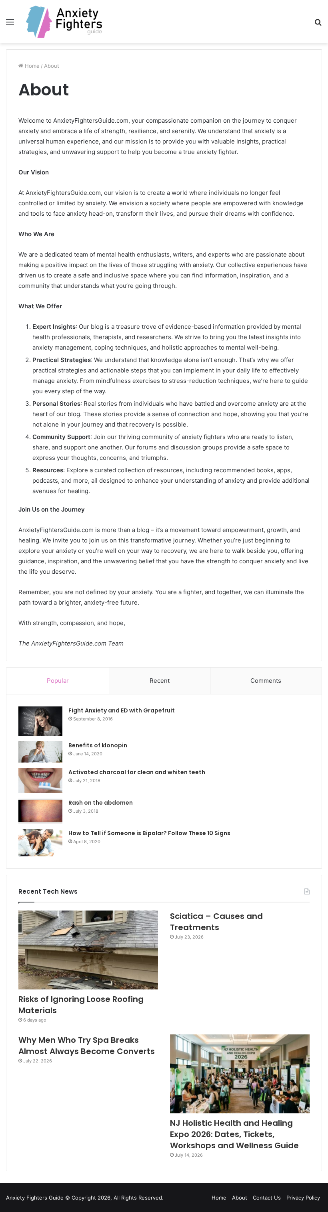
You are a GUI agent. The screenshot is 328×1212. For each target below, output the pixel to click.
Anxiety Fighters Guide (35, 1197)
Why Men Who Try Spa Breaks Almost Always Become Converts (86, 1045)
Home (219, 1197)
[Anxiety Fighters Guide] (64, 22)
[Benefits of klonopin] (40, 752)
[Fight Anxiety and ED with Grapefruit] (40, 721)
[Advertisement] (164, 103)
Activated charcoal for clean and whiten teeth (136, 772)
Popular (58, 680)
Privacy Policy (303, 1197)
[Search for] (318, 25)
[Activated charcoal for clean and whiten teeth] (40, 780)
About (239, 1197)
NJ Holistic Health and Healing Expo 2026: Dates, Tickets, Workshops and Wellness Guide (234, 1134)
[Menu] (10, 25)
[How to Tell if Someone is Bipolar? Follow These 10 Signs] (40, 842)
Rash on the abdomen (100, 803)
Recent (160, 680)
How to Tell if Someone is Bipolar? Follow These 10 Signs (149, 833)
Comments (265, 680)
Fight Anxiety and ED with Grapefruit (121, 710)
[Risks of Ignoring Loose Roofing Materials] (88, 950)
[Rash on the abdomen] (40, 811)
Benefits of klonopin (97, 745)
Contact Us (267, 1197)
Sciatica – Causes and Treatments (216, 922)
